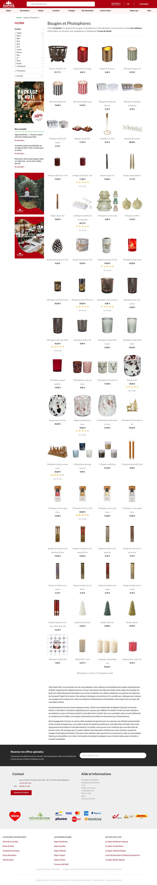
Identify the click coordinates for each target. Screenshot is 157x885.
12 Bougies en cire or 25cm (82, 508)
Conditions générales (89, 780)
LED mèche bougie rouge (82, 102)
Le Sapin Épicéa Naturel (115, 860)
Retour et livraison (88, 788)
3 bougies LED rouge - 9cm (82, 175)
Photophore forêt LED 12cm (57, 300)
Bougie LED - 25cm (82, 659)
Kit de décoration (9, 855)
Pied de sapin (8, 860)
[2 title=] (79, 182)
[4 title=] (85, 182)
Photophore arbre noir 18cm (57, 340)
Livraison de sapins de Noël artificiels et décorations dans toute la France (91, 869)
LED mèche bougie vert (132, 69)
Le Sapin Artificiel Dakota (115, 851)
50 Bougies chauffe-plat (58, 659)
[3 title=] (82, 182)
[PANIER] (152, 4)
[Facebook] (13, 799)
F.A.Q (83, 785)
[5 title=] (88, 182)
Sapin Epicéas (60, 846)
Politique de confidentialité (80, 880)
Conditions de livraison (90, 783)
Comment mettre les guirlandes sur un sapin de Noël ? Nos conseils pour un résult (29, 148)
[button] (134, 10)
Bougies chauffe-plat (82, 139)
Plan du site (86, 793)
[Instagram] (23, 799)
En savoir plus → (20, 140)
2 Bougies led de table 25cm (132, 464)
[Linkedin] (39, 799)
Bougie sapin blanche (82, 622)
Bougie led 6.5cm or (107, 69)
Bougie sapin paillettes (132, 175)
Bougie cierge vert (107, 175)
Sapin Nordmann (61, 842)
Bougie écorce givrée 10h (82, 260)
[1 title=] (77, 182)
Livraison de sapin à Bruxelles (48, 869)
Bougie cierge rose (58, 216)
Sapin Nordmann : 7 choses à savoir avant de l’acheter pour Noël (29, 136)
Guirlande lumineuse (11, 851)
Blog (83, 796)
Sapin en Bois (59, 860)
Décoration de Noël (10, 842)
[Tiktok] (33, 799)
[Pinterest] (18, 799)
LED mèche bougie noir (57, 102)
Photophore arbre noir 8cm (107, 300)
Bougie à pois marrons (57, 420)
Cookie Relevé (98, 880)
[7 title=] (59, 475)
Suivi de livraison (88, 799)
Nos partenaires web (113, 880)
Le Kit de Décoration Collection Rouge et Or (122, 855)
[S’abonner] (143, 755)
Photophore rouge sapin (132, 260)
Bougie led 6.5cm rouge (82, 69)
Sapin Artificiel (60, 851)
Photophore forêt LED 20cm (82, 300)
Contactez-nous (87, 791)
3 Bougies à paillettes (107, 464)
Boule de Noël (8, 846)
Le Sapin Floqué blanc (114, 846)
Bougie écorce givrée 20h (107, 260)
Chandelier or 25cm (107, 139)
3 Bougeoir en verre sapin (107, 216)
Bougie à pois (132, 380)
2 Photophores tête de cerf (107, 380)
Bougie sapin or (132, 622)
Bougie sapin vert (107, 622)
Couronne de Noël (61, 864)
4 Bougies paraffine (132, 216)
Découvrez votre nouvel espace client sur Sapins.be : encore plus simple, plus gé (29, 161)
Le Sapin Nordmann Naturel (116, 842)
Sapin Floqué (59, 855)
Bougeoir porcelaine (132, 139)
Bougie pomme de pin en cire (57, 260)
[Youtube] (28, 799)
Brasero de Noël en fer (57, 69)
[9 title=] (62, 475)
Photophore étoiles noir (82, 340)
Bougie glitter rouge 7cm (132, 659)
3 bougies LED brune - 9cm (58, 175)
